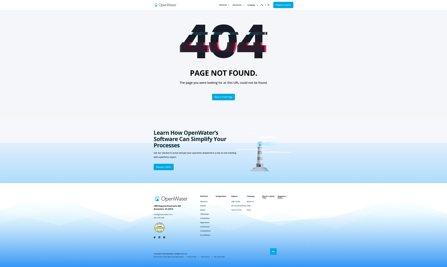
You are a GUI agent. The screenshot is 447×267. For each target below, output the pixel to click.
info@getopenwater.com (163, 214)
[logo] (171, 198)
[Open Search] (269, 5)
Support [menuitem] (234, 196)
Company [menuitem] (251, 5)
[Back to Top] (273, 251)
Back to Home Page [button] (223, 97)
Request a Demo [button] (283, 5)
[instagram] (163, 237)
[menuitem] (228, 5)
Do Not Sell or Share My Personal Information (169, 257)
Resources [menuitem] (237, 5)
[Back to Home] (165, 5)
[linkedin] (159, 237)
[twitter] (155, 237)
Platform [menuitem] (223, 5)
